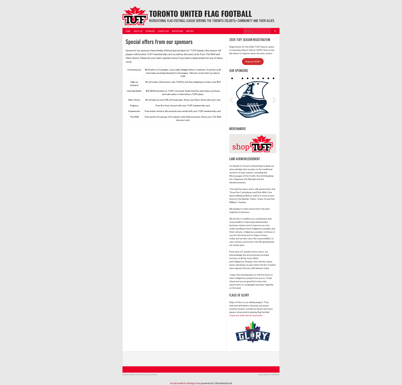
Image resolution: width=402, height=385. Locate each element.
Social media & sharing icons (185, 383)
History (190, 31)
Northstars (177, 31)
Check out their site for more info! (246, 315)
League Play (163, 31)
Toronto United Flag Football (200, 13)
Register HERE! (253, 61)
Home (128, 31)
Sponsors (150, 31)
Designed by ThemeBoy (269, 375)
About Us (138, 31)
